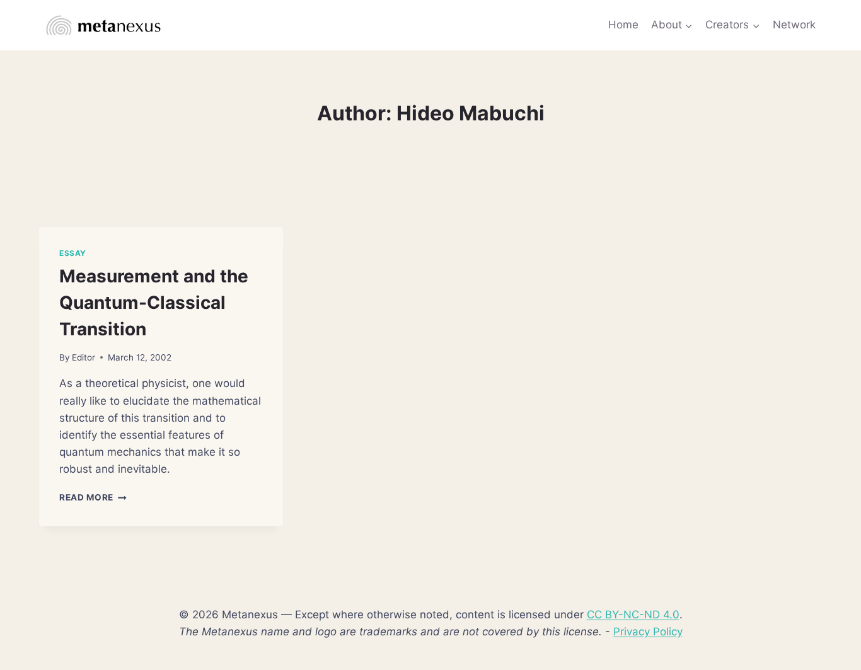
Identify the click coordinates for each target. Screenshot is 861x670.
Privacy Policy (648, 631)
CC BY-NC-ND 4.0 (633, 614)
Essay (72, 253)
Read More (93, 497)
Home (623, 24)
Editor (83, 357)
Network (794, 24)
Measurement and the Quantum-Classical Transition (153, 302)
